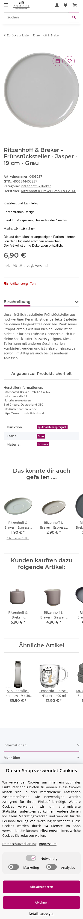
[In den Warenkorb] (7, 49)
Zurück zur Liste (18, 35)
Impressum (47, 844)
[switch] (31, 858)
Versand (41, 265)
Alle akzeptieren (41, 887)
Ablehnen (41, 902)
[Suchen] (74, 17)
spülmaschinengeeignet (52, 427)
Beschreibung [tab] (17, 302)
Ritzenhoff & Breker (36, 186)
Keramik (43, 444)
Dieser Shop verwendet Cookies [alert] (41, 770)
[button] (57, 5)
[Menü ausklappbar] (6, 3)
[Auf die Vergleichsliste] (58, 61)
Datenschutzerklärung (19, 844)
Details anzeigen (41, 913)
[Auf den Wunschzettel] (70, 61)
